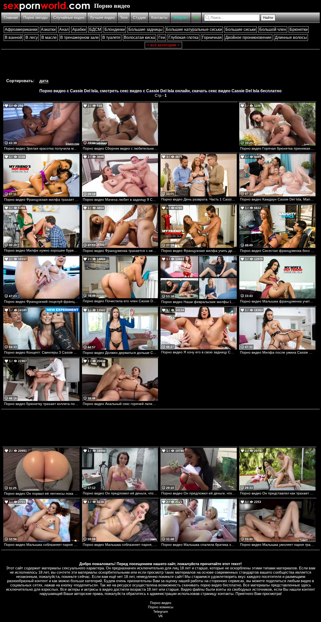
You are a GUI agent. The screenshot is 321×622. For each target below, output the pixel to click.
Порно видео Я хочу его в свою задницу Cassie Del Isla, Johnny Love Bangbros (199, 352)
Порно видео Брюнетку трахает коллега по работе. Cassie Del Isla (41, 404)
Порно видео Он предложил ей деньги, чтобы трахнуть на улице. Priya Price (199, 493)
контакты (225, 593)
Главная (11, 17)
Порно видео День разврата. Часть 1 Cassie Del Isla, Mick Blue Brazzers (199, 199)
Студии (139, 17)
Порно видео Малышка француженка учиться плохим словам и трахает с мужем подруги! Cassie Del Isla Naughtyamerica (277, 301)
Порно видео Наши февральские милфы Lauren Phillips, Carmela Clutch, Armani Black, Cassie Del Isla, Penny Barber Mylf (199, 302)
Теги (123, 17)
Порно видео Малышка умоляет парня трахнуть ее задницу (277, 545)
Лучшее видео (102, 17)
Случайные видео (68, 17)
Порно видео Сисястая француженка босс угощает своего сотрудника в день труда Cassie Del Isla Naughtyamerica (277, 251)
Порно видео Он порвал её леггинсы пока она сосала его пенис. (41, 493)
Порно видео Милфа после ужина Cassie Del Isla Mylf (277, 352)
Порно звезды (35, 17)
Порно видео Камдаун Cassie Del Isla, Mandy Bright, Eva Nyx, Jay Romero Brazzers (277, 199)
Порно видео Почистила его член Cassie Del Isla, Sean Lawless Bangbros (120, 301)
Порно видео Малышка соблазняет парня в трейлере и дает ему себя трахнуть (41, 545)
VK (196, 17)
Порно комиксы (160, 607)
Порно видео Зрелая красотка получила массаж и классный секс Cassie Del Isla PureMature (41, 148)
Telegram (180, 17)
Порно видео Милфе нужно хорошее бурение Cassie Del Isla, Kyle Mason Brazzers (41, 250)
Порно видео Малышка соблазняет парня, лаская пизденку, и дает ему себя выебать (120, 545)
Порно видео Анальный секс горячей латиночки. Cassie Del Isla (120, 404)
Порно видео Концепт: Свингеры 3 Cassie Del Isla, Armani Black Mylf (41, 352)
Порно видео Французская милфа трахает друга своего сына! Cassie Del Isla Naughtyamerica (41, 199)
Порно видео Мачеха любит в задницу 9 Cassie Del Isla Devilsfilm (120, 199)
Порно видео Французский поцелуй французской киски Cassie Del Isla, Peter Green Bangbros (41, 301)
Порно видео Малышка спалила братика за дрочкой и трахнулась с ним (199, 545)
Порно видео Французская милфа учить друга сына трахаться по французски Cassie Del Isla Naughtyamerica (199, 251)
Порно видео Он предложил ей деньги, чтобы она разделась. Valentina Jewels (120, 493)
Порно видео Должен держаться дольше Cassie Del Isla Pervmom (120, 353)
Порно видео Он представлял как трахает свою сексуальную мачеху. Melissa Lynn (277, 493)
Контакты (159, 17)
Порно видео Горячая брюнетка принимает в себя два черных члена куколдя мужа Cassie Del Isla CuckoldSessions (277, 148)
